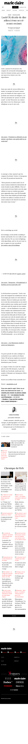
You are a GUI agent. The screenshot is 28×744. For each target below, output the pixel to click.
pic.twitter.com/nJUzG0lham (10, 245)
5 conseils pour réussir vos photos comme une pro (13, 393)
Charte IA (16, 657)
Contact (16, 661)
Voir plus (14, 615)
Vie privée (3, 664)
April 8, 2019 (21, 274)
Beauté (9, 10)
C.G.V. (2, 661)
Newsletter (22, 7)
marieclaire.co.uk (11, 384)
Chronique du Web (14, 468)
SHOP (15, 7)
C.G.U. (2, 657)
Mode (3, 10)
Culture (15, 10)
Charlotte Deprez (14, 414)
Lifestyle (21, 10)
